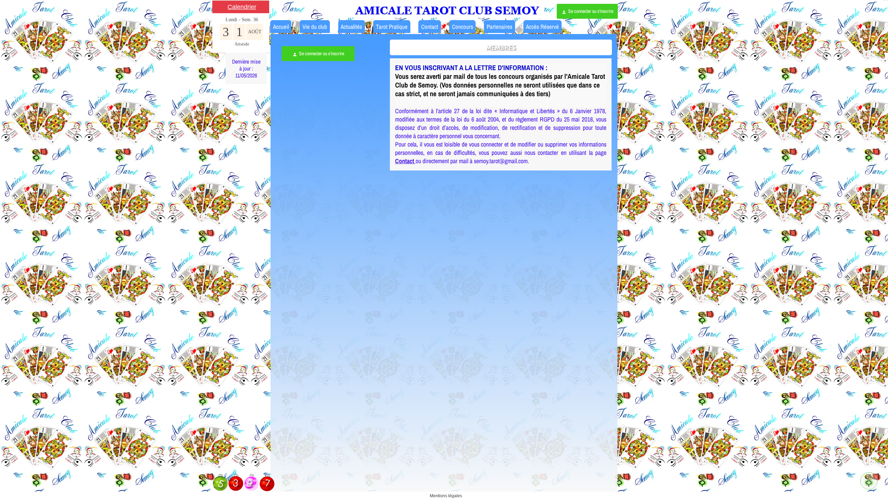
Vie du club (314, 27)
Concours (462, 27)
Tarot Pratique (392, 27)
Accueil (281, 27)
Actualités (351, 27)
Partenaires (499, 27)
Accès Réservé (542, 27)
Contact (429, 27)
